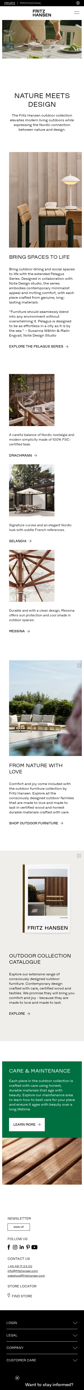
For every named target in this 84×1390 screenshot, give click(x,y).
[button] (49, 1384)
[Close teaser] (17, 1378)
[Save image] (79, 157)
